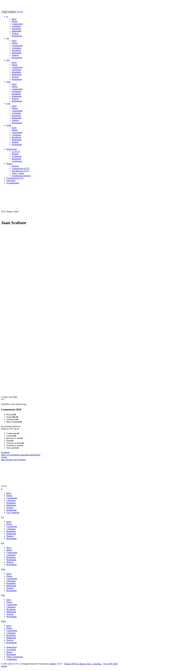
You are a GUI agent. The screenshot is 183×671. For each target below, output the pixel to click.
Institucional (11, 149)
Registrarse (16, 159)
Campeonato (17, 24)
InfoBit (52, 664)
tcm (8, 60)
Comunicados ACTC (21, 168)
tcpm (8, 82)
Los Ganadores (12, 512)
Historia (15, 154)
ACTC (20, 12)
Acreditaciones (12, 183)
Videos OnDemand (14, 657)
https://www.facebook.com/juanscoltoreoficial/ (20, 453)
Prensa (9, 163)
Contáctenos (17, 161)
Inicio (14, 19)
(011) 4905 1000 (110, 664)
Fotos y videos (18, 173)
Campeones (17, 156)
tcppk (8, 125)
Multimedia (16, 31)
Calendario (16, 26)
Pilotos (15, 21)
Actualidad (11, 649)
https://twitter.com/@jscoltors (13, 458)
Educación (10, 180)
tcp (7, 38)
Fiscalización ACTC (15, 178)
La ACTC (16, 151)
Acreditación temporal (21, 176)
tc (7, 16)
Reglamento (17, 36)
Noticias (15, 33)
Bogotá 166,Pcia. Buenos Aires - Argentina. (83, 664)
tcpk (8, 103)
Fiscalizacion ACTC (20, 171)
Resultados (16, 29)
